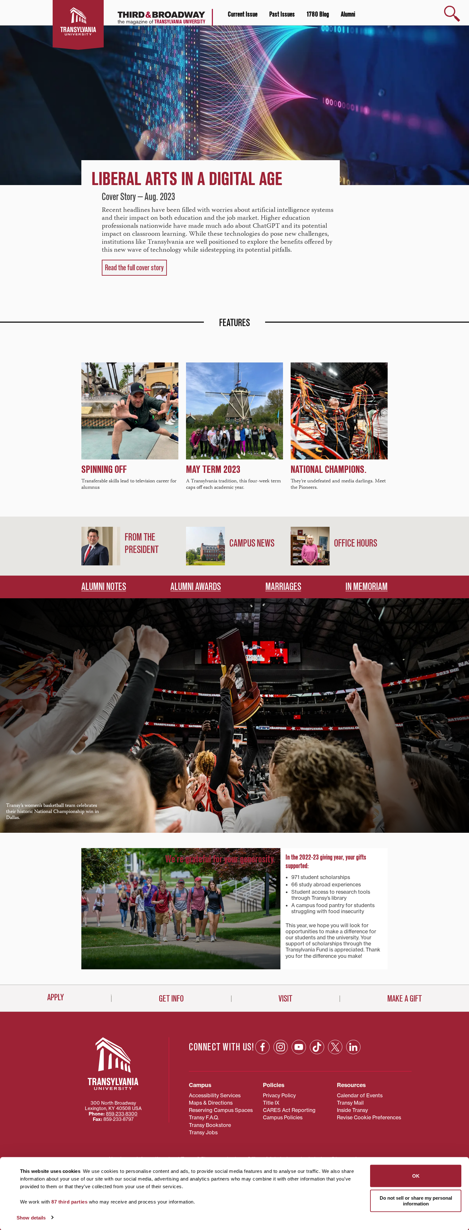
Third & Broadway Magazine (149, 21)
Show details (31, 1217)
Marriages (283, 586)
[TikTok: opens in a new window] (317, 1047)
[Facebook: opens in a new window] (262, 1047)
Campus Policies (282, 1117)
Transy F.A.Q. (204, 1117)
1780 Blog (318, 14)
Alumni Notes (103, 586)
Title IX (271, 1103)
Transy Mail (350, 1103)
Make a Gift (404, 998)
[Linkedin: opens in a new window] (353, 1047)
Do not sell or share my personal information (416, 1200)
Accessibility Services (215, 1095)
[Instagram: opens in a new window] (280, 1047)
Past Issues (282, 14)
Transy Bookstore (210, 1125)
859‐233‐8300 (122, 1114)
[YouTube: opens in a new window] (299, 1047)
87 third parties (69, 1201)
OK (416, 1176)
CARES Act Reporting (289, 1110)
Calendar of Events (360, 1095)
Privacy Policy (279, 1095)
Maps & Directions (211, 1103)
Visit (285, 998)
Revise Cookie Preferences (369, 1117)
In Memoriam (367, 586)
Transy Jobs (203, 1132)
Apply (55, 997)
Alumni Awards (195, 586)
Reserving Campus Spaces (221, 1110)
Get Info (171, 998)
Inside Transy (352, 1110)
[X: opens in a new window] (335, 1047)
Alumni (348, 14)
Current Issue (242, 14)
